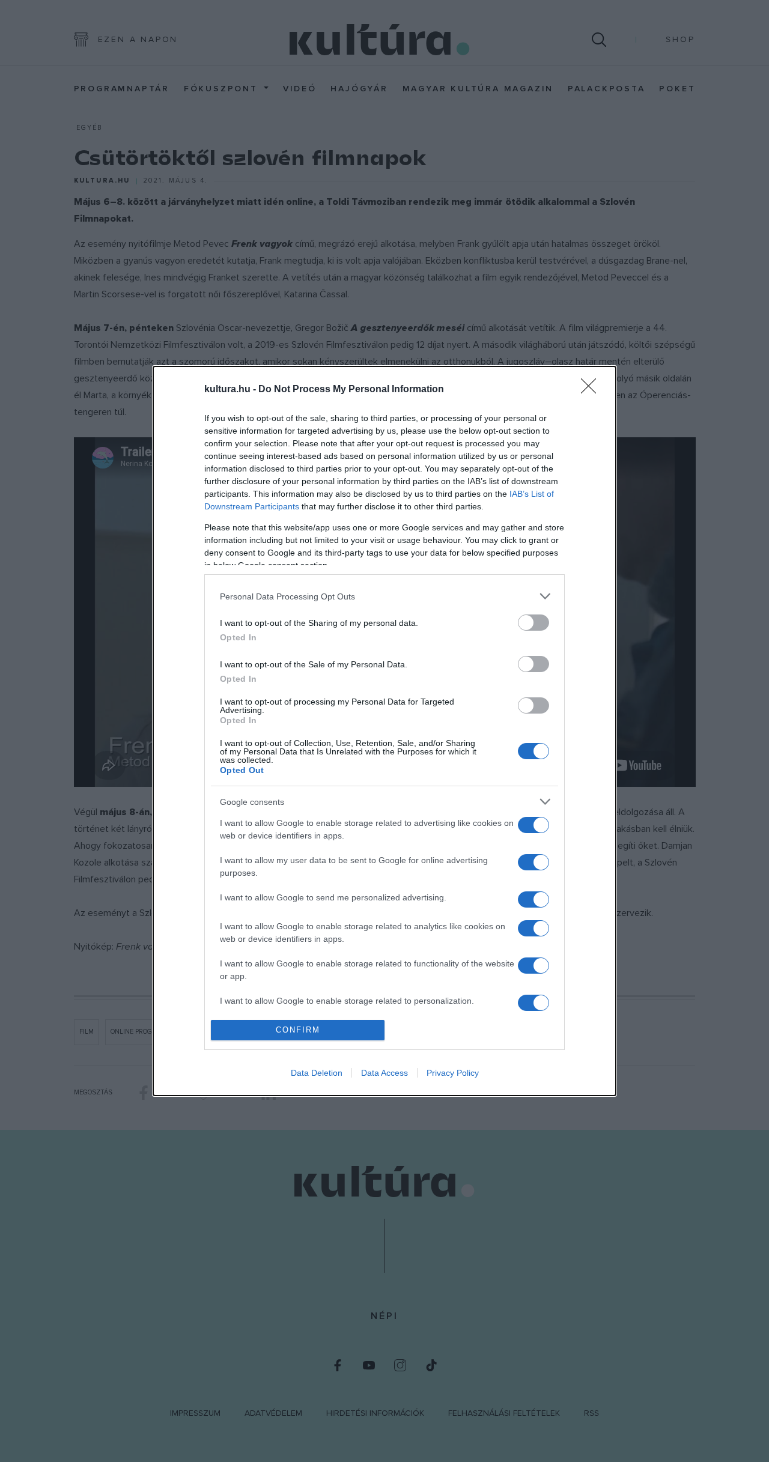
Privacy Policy (453, 1073)
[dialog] (384, 730)
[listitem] (384, 596)
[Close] (592, 389)
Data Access (384, 1073)
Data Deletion (316, 1073)
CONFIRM (298, 1029)
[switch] (533, 622)
